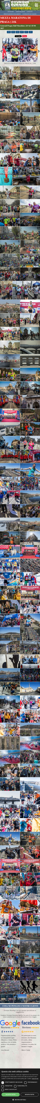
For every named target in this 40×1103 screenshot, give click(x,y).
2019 (22, 32)
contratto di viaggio (29, 14)
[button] (20, 1099)
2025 (8, 32)
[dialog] (20, 1085)
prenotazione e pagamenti (12, 14)
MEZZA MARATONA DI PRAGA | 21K (15, 20)
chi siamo (11, 11)
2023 (13, 32)
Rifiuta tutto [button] (29, 1094)
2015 (26, 32)
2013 (30, 32)
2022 (17, 32)
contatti (29, 11)
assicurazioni (20, 11)
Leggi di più (35, 1078)
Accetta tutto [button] (10, 1094)
